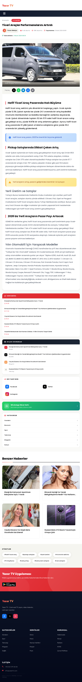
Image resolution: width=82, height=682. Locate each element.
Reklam (59, 643)
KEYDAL (14, 675)
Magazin (7, 440)
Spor (6, 430)
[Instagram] (15, 616)
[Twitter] (10, 616)
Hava (31, 639)
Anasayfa (5, 20)
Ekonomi (7, 425)
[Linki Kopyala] (33, 90)
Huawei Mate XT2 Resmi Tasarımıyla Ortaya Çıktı (21, 324)
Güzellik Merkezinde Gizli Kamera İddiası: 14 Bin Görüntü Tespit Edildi (28, 332)
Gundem (7, 420)
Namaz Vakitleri (35, 643)
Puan (31, 651)
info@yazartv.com (11, 671)
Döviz (31, 635)
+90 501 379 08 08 (11, 667)
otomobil (16, 20)
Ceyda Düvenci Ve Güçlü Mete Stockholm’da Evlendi (22, 316)
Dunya (6, 445)
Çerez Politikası (62, 651)
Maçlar (32, 647)
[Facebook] (4, 616)
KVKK (59, 647)
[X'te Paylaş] (14, 90)
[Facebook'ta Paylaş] (28, 90)
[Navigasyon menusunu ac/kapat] (4, 13)
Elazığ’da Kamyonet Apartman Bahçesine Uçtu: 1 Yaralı (23, 301)
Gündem (5, 635)
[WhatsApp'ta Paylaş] (18, 90)
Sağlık (4, 651)
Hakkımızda (61, 635)
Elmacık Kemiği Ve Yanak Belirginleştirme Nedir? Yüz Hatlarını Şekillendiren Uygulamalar (35, 309)
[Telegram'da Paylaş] (23, 90)
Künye (59, 639)
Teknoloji (7, 435)
